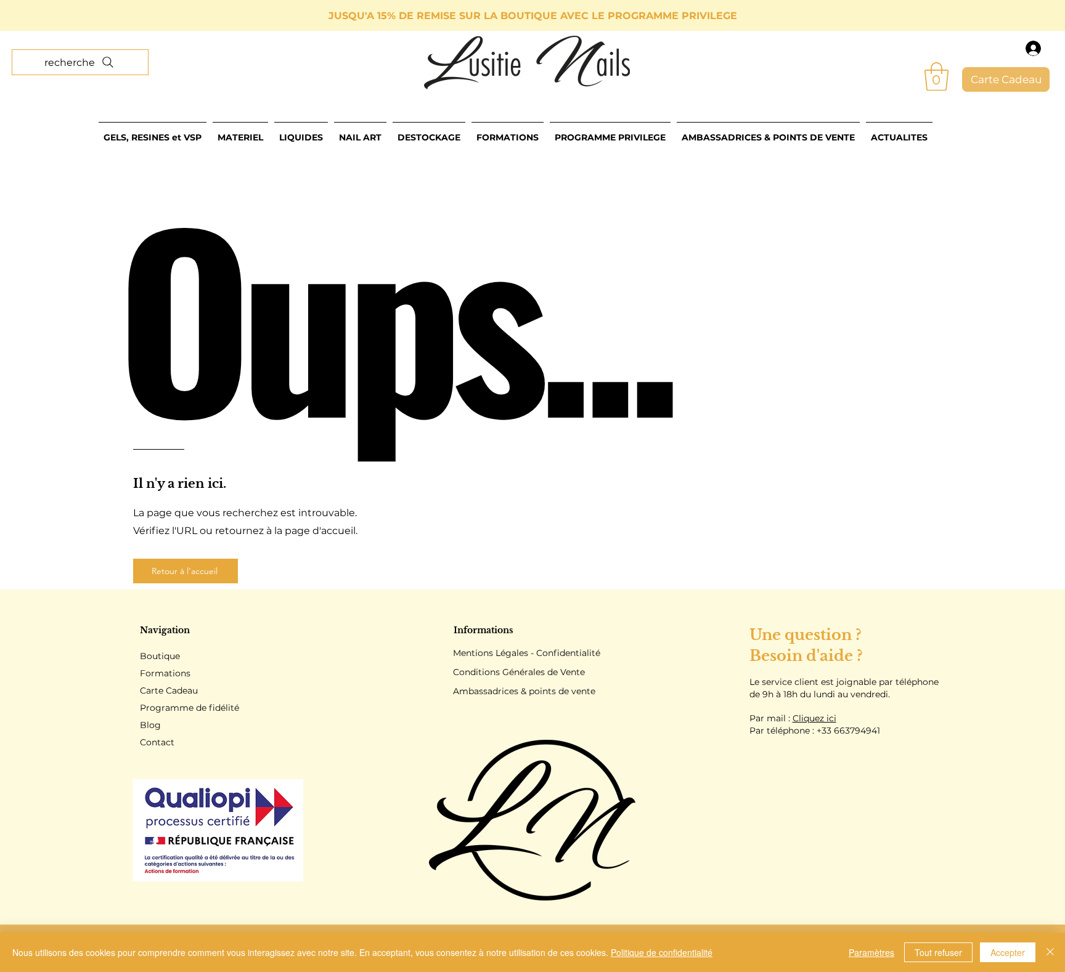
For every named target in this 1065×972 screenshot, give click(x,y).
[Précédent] (65, 16)
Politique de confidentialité (661, 952)
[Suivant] (1000, 16)
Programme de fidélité (189, 707)
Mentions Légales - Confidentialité (526, 652)
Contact (157, 742)
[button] (936, 76)
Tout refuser (938, 952)
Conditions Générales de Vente (519, 672)
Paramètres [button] (871, 952)
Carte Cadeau (169, 690)
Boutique (160, 656)
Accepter (1007, 952)
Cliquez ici (814, 718)
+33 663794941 (848, 730)
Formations (165, 673)
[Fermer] (1050, 952)
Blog (150, 725)
